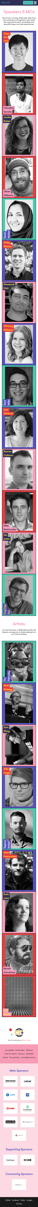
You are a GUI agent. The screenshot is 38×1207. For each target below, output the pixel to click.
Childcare (29, 1050)
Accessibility (9, 1050)
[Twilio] (10, 1108)
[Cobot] (27, 1081)
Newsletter (30, 1054)
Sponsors (21, 1054)
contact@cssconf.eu (28, 1057)
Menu (35, 2)
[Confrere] (10, 1160)
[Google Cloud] (27, 1122)
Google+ (30, 1200)
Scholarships (19, 1050)
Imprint (5, 1057)
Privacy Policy (14, 1057)
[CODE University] (27, 1160)
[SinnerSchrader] (10, 1081)
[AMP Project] (10, 1095)
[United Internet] (27, 1095)
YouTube (19, 1204)
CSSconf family (25, 1040)
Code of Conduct (10, 1054)
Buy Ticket (28, 3)
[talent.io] (19, 1184)
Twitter (22, 1200)
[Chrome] (19, 1135)
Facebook (15, 1200)
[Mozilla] (10, 1122)
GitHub (8, 1200)
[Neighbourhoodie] (27, 1108)
